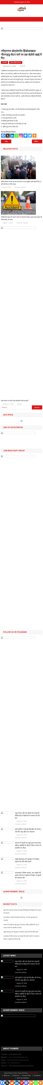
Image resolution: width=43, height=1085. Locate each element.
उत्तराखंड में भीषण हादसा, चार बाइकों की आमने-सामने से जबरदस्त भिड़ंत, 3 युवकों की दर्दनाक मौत (28, 875)
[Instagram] (21, 136)
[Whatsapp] (17, 136)
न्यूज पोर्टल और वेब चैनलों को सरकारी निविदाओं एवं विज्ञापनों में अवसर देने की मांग (27, 815)
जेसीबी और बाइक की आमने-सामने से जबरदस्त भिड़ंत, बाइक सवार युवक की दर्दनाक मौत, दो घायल (21, 218)
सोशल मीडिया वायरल (15, 62)
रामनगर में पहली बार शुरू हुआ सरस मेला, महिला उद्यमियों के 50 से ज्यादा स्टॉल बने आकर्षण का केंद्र (28, 845)
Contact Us (15, 1075)
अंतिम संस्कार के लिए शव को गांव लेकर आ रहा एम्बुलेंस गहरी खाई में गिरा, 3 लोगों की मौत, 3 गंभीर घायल (21, 183)
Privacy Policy (26, 1075)
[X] (8, 136)
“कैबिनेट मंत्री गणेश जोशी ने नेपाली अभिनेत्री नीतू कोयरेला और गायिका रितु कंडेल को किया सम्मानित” (38, 141)
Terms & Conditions (23, 1078)
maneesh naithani (20, 187)
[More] (34, 136)
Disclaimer (37, 1075)
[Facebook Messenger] (26, 136)
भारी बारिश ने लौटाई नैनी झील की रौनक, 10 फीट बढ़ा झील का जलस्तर (28, 830)
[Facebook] (3, 136)
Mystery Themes (33, 1073)
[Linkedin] (12, 136)
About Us (6, 1075)
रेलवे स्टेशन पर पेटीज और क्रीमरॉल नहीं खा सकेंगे (14, 401)
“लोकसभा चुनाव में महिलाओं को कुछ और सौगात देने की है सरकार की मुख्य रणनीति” (8, 141)
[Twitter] (30, 136)
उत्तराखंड (4, 62)
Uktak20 (22, 66)
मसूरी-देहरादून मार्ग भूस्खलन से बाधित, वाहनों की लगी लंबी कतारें (27, 860)
